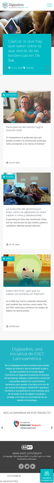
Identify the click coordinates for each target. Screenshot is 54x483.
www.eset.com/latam (27, 453)
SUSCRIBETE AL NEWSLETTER (47, 479)
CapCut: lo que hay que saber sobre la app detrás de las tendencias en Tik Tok (25, 51)
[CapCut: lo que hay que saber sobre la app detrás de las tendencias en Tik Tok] (27, 29)
